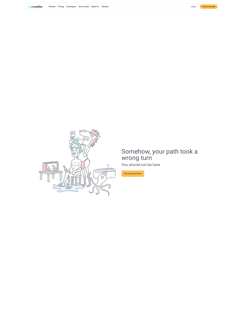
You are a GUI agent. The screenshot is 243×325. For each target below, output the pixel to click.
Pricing (61, 6)
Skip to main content (1, 1)
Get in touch (84, 6)
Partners (105, 6)
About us (95, 6)
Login (193, 6)
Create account (208, 6)
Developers (71, 6)
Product (52, 6)
